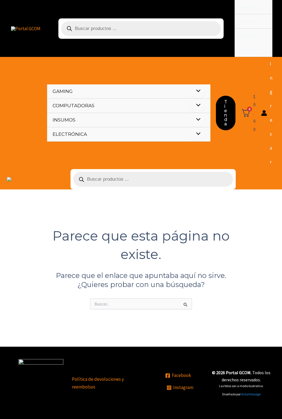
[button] (225, 113)
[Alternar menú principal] (270, 179)
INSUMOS (64, 120)
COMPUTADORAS (73, 105)
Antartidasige (251, 394)
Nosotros (251, 7)
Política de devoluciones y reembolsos (98, 383)
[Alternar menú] (197, 91)
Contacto (251, 21)
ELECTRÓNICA (70, 134)
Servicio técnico (249, 42)
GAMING (63, 91)
